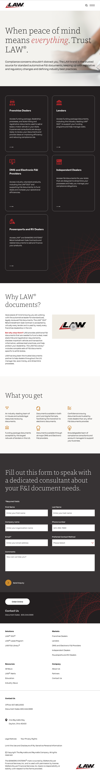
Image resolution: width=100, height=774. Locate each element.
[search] (86, 5)
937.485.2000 (18, 704)
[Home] (14, 5)
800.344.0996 (27, 614)
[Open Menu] (92, 5)
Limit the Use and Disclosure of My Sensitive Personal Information (33, 745)
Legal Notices (11, 738)
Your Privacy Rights (29, 738)
